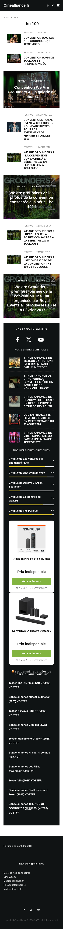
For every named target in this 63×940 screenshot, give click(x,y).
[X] (31, 909)
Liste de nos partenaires (17, 872)
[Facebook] (24, 909)
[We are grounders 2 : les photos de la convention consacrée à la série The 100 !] (31, 197)
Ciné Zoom (10, 876)
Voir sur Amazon (31, 581)
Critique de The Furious (23, 510)
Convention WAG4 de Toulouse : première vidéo (39, 60)
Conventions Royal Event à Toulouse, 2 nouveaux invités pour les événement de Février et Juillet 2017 (38, 129)
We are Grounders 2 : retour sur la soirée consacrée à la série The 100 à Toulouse (39, 237)
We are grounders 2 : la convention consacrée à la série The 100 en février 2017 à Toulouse (39, 160)
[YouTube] (38, 909)
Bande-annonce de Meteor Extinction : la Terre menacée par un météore (38, 362)
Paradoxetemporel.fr (15, 884)
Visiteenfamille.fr (13, 889)
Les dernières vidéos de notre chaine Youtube (33, 673)
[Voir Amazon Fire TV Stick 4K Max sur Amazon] (31, 539)
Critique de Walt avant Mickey (27, 472)
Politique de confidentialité (18, 845)
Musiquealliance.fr (14, 880)
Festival (28, 32)
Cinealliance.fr (16, 5)
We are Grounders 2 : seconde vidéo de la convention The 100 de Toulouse (39, 262)
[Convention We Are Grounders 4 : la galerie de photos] (31, 89)
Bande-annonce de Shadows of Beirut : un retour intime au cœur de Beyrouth (39, 401)
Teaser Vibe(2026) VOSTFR (25, 780)
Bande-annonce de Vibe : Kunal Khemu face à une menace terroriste (38, 437)
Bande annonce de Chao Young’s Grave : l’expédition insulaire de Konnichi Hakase (38, 382)
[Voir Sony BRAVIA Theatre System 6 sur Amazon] (31, 611)
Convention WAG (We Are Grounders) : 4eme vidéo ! (39, 41)
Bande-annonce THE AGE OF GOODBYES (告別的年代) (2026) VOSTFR (28, 808)
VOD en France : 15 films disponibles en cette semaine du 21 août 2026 (39, 419)
